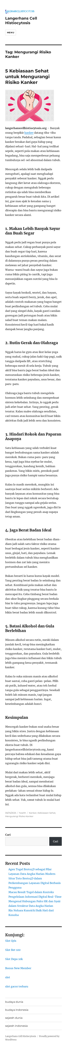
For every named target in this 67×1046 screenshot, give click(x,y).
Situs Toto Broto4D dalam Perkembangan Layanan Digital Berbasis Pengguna (34, 883)
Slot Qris (10, 940)
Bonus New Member (18, 968)
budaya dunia (14, 1001)
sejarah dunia (13, 1017)
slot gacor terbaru (16, 986)
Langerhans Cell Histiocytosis (21, 20)
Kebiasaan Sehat (46, 813)
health (22, 813)
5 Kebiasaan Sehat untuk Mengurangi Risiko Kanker (27, 76)
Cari (8, 834)
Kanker (33, 813)
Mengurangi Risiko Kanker (19, 816)
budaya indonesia (16, 1009)
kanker (29, 132)
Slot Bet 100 (12, 950)
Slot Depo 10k (14, 959)
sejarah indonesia (16, 1025)
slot (7, 977)
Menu (10, 32)
